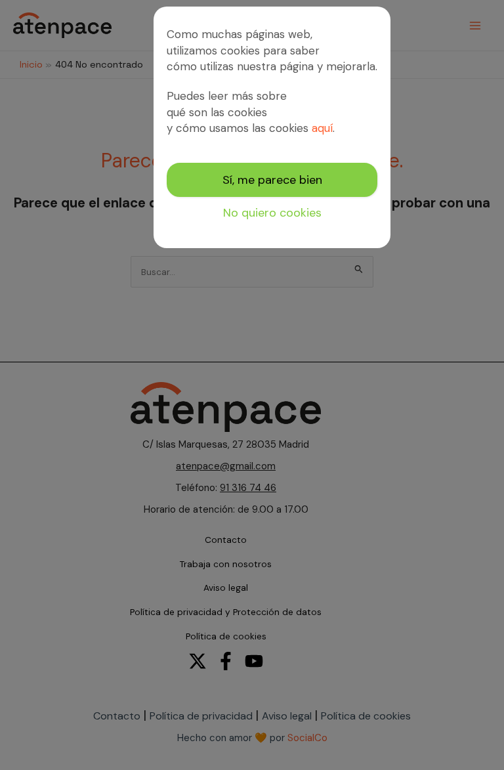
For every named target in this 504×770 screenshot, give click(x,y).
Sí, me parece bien (272, 180)
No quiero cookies (272, 213)
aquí (322, 128)
